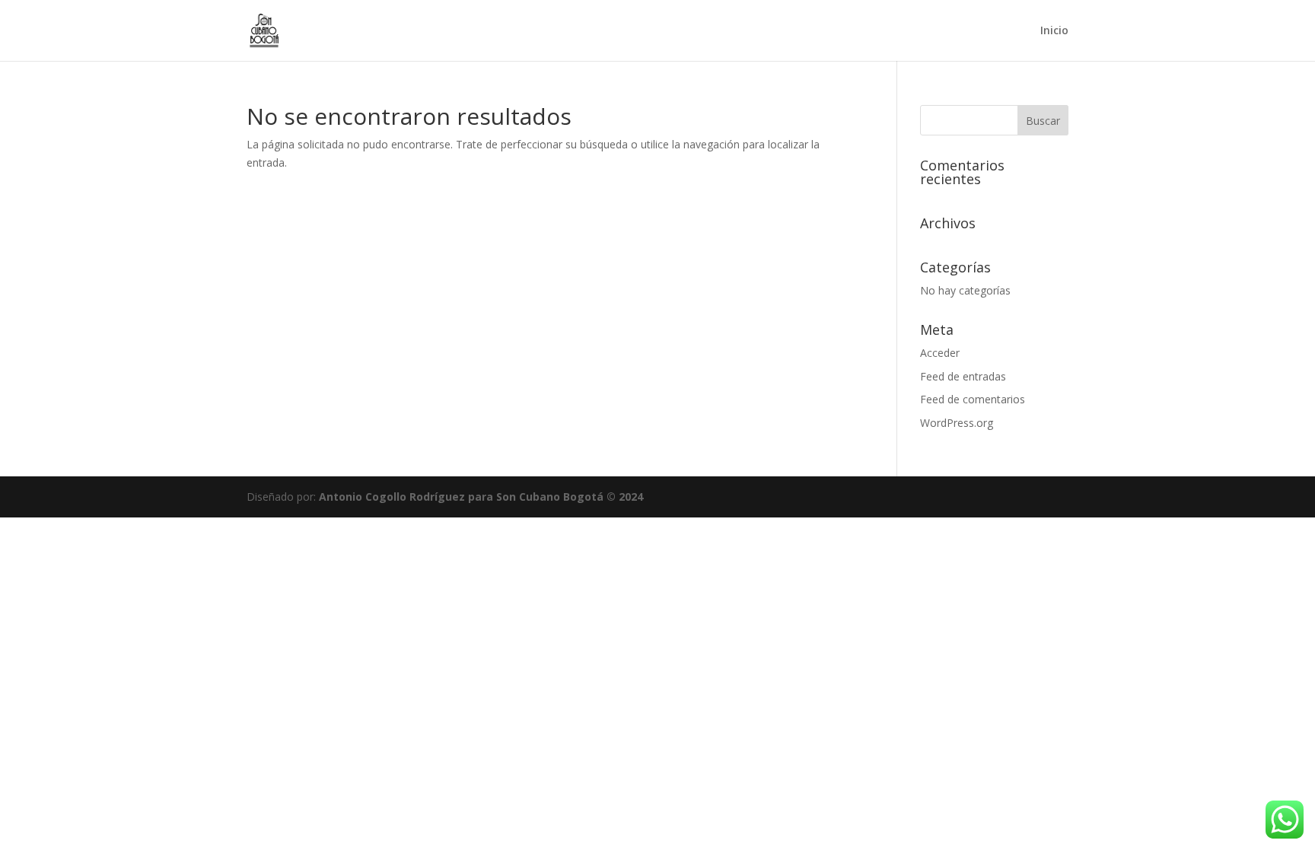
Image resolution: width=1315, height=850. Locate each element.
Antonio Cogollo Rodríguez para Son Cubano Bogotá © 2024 (481, 496)
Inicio (1054, 31)
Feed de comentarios (972, 399)
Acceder (940, 352)
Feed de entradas (963, 376)
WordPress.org (956, 422)
